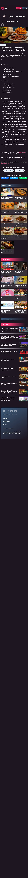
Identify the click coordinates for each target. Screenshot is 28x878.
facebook (4, 177)
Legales (5, 424)
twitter (14, 177)
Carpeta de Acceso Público (10, 415)
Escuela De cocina (20, 170)
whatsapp (23, 177)
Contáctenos (6, 421)
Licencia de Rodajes (8, 428)
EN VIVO (19, 8)
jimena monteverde (8, 170)
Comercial (5, 418)
